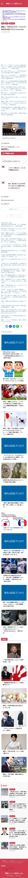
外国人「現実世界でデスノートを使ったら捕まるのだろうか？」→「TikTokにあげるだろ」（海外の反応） (13, 281)
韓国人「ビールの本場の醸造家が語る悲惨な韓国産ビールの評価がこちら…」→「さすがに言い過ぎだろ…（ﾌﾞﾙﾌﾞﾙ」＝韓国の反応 (13, 82)
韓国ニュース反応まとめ (14, 3)
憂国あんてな (5, 861)
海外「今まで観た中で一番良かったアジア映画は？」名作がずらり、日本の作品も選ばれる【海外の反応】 (13, 297)
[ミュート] (21, 134)
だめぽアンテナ (20, 862)
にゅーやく (7, 862)
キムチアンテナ (22, 861)
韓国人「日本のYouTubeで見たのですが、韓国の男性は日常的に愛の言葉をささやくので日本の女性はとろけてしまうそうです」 (13, 311)
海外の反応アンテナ (13, 861)
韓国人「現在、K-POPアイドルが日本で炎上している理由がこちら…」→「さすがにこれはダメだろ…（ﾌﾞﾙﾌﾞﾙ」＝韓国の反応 (13, 103)
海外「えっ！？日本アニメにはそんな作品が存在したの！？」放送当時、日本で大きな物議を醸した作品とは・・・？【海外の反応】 (13, 66)
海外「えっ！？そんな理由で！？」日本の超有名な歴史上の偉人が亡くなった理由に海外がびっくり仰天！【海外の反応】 (13, 77)
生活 (6, 331)
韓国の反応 (9, 331)
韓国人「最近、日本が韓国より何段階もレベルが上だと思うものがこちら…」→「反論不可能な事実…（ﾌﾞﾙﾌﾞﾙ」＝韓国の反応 (13, 240)
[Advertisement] (14, 47)
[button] (14, 129)
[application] (14, 129)
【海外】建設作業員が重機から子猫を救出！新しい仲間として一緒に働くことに (13, 505)
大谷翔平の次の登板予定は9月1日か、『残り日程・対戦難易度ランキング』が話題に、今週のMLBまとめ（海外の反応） (13, 271)
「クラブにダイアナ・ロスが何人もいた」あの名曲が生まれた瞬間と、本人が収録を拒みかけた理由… (13, 246)
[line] (17, 326)
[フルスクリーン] (23, 134)
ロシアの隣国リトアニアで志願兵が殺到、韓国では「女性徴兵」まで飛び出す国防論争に (17, 820)
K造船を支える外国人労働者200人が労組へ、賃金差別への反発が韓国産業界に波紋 (17, 847)
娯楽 (3, 331)
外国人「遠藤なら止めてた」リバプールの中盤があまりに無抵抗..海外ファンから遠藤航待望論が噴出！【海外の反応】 (14, 234)
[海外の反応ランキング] (5, 149)
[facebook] (10, 326)
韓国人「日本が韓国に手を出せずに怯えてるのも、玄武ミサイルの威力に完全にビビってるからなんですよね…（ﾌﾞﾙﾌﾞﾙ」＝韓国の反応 (13, 88)
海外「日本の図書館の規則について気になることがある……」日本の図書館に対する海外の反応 (13, 604)
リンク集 (5, 870)
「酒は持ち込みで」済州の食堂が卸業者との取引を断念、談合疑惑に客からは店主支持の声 (17, 793)
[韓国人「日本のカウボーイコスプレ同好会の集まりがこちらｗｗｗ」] (14, 326)
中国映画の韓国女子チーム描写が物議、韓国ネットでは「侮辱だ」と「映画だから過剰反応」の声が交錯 (13, 109)
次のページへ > (14, 209)
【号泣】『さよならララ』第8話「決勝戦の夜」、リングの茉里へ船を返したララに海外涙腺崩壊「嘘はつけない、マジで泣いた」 (13, 291)
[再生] (4, 134)
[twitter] (6, 326)
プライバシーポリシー (9, 868)
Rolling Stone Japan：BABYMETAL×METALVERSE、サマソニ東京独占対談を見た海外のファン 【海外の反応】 (13, 224)
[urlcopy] (21, 326)
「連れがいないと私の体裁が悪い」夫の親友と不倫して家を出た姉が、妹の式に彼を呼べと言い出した (13, 265)
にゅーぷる (13, 862)
